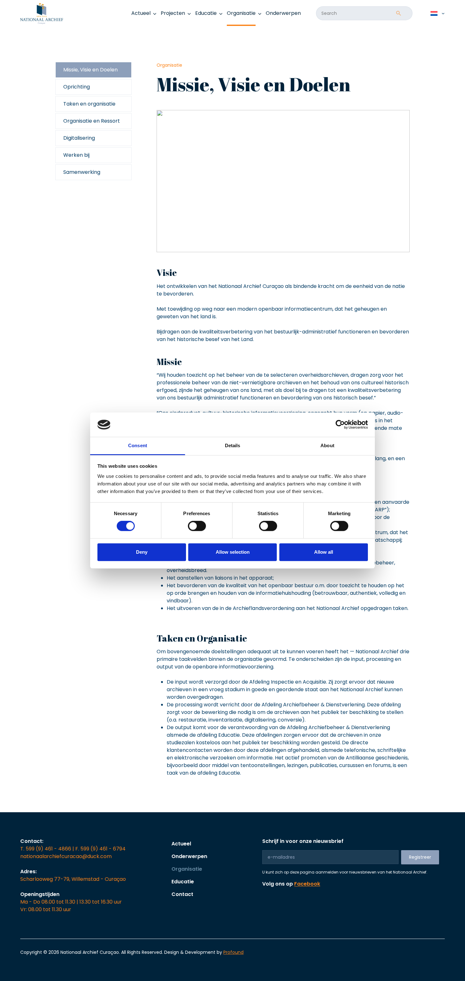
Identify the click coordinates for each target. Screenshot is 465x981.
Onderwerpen (283, 13)
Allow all (323, 552)
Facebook (307, 883)
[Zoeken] (398, 13)
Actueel (181, 843)
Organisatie (241, 13)
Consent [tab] (137, 445)
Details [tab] (232, 445)
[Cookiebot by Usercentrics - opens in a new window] (340, 425)
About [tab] (327, 445)
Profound (233, 952)
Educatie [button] (206, 13)
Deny (141, 552)
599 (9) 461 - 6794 (103, 848)
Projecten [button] (173, 13)
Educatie (182, 881)
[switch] (197, 526)
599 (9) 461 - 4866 (48, 848)
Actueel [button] (141, 13)
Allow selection (233, 552)
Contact (182, 894)
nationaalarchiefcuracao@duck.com (66, 856)
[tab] (93, 70)
